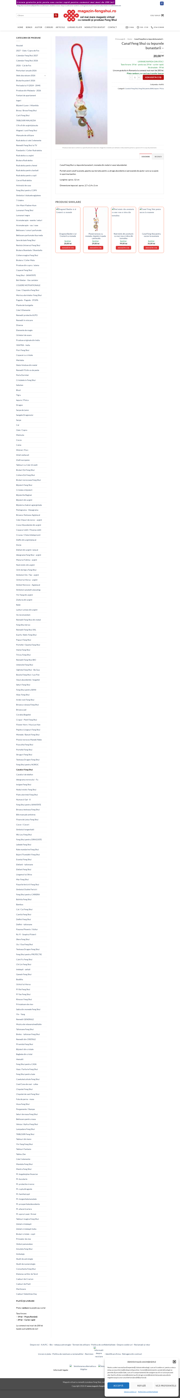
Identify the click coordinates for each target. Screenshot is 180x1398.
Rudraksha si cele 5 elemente (28, 140)
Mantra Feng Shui (24, 1169)
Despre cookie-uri (125, 1344)
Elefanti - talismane (24, 864)
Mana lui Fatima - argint (26, 560)
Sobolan (19, 385)
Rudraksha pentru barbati (27, 170)
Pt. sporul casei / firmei (26, 1214)
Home (20, 27)
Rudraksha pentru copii (26, 175)
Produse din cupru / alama (27, 265)
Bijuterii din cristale (24, 1049)
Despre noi (35, 1344)
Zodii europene (23, 460)
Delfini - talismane (24, 924)
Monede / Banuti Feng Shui (28, 734)
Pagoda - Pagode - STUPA (27, 300)
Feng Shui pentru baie (25, 1074)
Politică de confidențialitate (148, 1392)
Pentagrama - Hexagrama (27, 510)
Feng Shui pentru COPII (26, 190)
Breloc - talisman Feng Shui (28, 1034)
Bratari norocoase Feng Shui (28, 480)
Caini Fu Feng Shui (24, 959)
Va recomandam (23, 615)
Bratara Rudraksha (24, 160)
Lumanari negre (23, 215)
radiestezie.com (115, 5)
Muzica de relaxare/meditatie (28, 1024)
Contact (112, 27)
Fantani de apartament (26, 95)
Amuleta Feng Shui (24, 1249)
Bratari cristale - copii (25, 1234)
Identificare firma (113, 1354)
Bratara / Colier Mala (25, 260)
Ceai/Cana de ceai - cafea (27, 1084)
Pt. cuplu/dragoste (24, 1189)
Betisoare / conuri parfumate (28, 230)
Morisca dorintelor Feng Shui (29, 295)
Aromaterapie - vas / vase (27, 225)
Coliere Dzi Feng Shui (25, 475)
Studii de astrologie (24, 1259)
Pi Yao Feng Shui (23, 994)
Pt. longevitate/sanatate (26, 1199)
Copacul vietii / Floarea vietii (28, 530)
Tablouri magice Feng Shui (27, 1219)
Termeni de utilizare (81, 1344)
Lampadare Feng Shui (25, 1129)
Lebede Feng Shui (23, 844)
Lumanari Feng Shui (24, 210)
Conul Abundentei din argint (28, 525)
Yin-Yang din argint (24, 595)
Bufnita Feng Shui (24, 899)
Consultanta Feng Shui (26, 1269)
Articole (60, 27)
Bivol (18, 390)
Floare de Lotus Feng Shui (27, 819)
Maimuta (20, 435)
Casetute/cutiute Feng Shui (28, 1079)
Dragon (19, 405)
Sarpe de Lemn (22, 410)
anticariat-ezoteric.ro (74, 5)
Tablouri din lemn (23, 1139)
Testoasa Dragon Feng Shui (28, 759)
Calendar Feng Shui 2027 (27, 55)
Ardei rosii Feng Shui (25, 700)
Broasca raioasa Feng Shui (27, 704)
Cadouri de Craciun (24, 1279)
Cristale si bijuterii (24, 490)
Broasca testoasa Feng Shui (28, 809)
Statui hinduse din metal (26, 365)
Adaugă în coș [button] (68, 248)
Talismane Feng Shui (25, 1029)
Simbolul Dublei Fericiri (26, 889)
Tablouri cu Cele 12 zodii (27, 465)
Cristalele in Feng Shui (26, 380)
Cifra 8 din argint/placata (27, 125)
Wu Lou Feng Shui (24, 834)
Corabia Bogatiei (23, 714)
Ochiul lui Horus (23, 984)
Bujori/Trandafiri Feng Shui (28, 854)
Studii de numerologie (25, 1264)
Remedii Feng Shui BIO (26, 660)
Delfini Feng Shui (23, 919)
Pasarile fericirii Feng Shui (27, 884)
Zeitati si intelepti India (26, 1229)
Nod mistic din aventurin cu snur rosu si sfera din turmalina (123, 236)
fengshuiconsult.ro (88, 5)
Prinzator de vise (23, 1239)
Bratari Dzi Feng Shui (25, 470)
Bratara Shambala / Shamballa (29, 250)
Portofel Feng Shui (24, 749)
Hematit (19, 1059)
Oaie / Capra (21, 430)
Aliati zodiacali (22, 455)
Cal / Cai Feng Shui (24, 909)
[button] (174, 1361)
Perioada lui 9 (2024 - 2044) (28, 85)
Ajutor (38, 27)
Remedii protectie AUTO (27, 315)
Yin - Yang (20, 1014)
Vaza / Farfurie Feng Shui (27, 1069)
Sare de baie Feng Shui (25, 240)
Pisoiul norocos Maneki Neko (29, 739)
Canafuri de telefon (24, 774)
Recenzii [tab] (158, 156)
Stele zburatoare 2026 (25, 75)
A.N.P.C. (44, 1344)
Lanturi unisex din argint (26, 610)
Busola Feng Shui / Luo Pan (28, 674)
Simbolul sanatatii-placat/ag (28, 590)
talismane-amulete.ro (49, 5)
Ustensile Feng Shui (24, 664)
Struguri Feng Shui (24, 754)
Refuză (141, 1385)
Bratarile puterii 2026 (25, 80)
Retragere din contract (132, 1354)
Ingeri (18, 100)
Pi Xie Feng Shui (23, 989)
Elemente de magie (24, 330)
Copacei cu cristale (24, 355)
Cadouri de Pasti (23, 1284)
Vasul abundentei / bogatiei (28, 680)
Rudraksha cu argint (25, 155)
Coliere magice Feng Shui (27, 255)
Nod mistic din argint (25, 565)
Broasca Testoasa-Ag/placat (28, 515)
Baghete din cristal (24, 1054)
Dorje (18, 545)
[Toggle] (45, 75)
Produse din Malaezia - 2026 (28, 90)
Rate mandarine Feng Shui (27, 849)
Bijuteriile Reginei (24, 495)
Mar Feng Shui (22, 879)
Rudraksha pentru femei (26, 165)
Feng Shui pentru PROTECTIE (29, 954)
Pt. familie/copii (23, 1194)
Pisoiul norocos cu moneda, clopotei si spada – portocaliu (95, 236)
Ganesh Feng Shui (24, 974)
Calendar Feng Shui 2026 (27, 60)
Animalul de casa (23, 185)
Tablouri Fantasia (23, 1149)
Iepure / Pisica (22, 400)
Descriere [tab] (146, 156)
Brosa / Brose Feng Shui (26, 110)
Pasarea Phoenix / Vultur (27, 929)
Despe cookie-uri (130, 1392)
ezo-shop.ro (62, 5)
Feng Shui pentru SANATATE (28, 804)
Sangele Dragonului (24, 415)
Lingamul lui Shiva (24, 874)
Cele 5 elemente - (23, 1159)
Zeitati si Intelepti (24, 1224)
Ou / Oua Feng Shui (24, 944)
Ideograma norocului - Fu (27, 779)
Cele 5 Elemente (23, 310)
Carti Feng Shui (23, 115)
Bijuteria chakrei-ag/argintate (29, 505)
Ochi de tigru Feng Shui (26, 570)
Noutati (19, 45)
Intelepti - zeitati (23, 969)
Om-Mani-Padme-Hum (26, 205)
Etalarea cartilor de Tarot (27, 1274)
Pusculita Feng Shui (24, 744)
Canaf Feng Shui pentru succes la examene (151, 235)
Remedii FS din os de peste (27, 370)
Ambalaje (20, 1254)
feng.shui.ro (21, 5)
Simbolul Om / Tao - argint (27, 575)
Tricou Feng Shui (23, 655)
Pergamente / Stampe (25, 1109)
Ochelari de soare (24, 335)
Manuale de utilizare (25, 135)
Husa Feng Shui (23, 1104)
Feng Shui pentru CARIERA (28, 894)
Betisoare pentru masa (26, 1119)
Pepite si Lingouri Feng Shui (28, 729)
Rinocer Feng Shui (24, 999)
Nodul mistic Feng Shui (26, 789)
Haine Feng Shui (23, 650)
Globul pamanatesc (24, 1244)
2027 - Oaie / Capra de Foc (27, 50)
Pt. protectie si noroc (25, 1184)
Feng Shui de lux (23, 625)
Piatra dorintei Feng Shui (27, 794)
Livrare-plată (75, 27)
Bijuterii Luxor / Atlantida (27, 105)
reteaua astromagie (62, 1344)
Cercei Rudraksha (24, 180)
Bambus (19, 904)
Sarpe (18, 420)
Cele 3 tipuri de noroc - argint (29, 520)
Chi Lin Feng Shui (23, 964)
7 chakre (20, 200)
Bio (51, 1344)
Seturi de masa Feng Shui (27, 1114)
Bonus (29, 27)
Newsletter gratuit (95, 27)
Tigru (18, 395)
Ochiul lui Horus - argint (26, 580)
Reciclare (89, 1354)
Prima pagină (120, 39)
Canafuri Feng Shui (24, 769)
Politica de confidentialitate (103, 1344)
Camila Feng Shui (23, 914)
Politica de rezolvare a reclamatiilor (68, 1354)
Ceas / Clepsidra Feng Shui (27, 290)
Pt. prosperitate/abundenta (28, 1204)
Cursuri (49, 27)
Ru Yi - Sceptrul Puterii (26, 934)
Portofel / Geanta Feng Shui (28, 645)
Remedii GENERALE (25, 1019)
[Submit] (56, 15)
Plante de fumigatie (24, 305)
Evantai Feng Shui (24, 859)
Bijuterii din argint (24, 500)
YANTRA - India (23, 345)
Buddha (19, 979)
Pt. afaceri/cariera (24, 1209)
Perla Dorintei (22, 375)
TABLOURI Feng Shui (25, 1134)
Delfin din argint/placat (26, 540)
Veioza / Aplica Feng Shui (27, 1124)
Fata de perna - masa (25, 1099)
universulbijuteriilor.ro (33, 5)
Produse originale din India (28, 340)
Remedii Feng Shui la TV (26, 145)
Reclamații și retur (142, 1344)
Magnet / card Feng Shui (26, 130)
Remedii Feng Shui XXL (26, 629)
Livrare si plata (44, 1354)
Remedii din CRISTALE (26, 1039)
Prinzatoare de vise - (25, 1004)
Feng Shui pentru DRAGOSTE (29, 839)
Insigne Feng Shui (23, 784)
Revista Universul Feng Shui (28, 245)
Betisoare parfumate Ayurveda (29, 235)
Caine (18, 445)
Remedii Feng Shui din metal (28, 620)
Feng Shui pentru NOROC (27, 764)
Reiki (18, 605)
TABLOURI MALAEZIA (26, 120)
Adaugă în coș (153, 77)
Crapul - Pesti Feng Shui (26, 719)
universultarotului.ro (102, 5)
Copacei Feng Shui (24, 270)
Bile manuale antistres (25, 814)
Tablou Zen (21, 1154)
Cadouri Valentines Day (26, 1294)
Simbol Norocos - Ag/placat (28, 585)
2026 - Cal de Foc (23, 65)
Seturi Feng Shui (23, 684)
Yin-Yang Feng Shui (24, 1144)
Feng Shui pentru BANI (26, 690)
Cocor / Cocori (22, 824)
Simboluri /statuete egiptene (28, 195)
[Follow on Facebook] (162, 3)
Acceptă (118, 1385)
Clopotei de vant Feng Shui (27, 1094)
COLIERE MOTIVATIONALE (28, 285)
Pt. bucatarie (21, 1179)
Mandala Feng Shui (24, 1164)
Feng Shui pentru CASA (26, 1064)
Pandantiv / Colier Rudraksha (29, 150)
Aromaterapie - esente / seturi (29, 220)
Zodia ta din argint (24, 600)
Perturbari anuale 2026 (26, 70)
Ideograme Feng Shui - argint (28, 555)
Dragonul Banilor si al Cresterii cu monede (67, 235)
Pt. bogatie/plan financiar (27, 1174)
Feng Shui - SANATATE (26, 275)
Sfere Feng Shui (23, 939)
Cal (17, 425)
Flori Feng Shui (22, 350)
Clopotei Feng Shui (24, 1089)
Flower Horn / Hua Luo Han (28, 724)
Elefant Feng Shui (23, 869)
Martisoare (21, 1289)
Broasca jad (21, 709)
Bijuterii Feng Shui (24, 485)
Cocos (19, 440)
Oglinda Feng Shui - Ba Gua (28, 670)
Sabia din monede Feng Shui (28, 1009)
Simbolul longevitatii (25, 829)
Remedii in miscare (24, 320)
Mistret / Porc (22, 450)
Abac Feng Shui (23, 694)
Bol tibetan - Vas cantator (27, 280)
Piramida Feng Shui (24, 1044)
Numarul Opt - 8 (23, 799)
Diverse (19, 325)
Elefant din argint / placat (27, 550)
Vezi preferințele (166, 1385)
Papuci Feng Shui (23, 640)
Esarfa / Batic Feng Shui (26, 635)
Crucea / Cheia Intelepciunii (28, 535)
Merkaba (20, 360)
